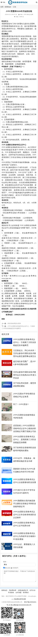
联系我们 (26, 592)
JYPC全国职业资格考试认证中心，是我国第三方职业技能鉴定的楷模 (24, 440)
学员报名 (11, 592)
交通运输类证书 (23, 590)
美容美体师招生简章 (14, 323)
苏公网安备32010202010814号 (21, 605)
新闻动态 (8, 7)
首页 (1, 7)
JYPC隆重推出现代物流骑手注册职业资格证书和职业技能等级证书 (24, 504)
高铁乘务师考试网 (20, 599)
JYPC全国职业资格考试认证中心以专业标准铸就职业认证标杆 (24, 515)
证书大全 (32, 590)
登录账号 (15, 568)
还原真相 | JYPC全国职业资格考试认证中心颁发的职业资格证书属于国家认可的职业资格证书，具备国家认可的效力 (24, 431)
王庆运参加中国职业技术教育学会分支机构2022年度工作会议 (24, 375)
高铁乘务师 (12, 590)
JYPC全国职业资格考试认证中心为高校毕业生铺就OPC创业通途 (24, 536)
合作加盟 (18, 592)
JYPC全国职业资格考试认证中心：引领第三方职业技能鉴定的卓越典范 (24, 342)
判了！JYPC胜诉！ (21, 404)
